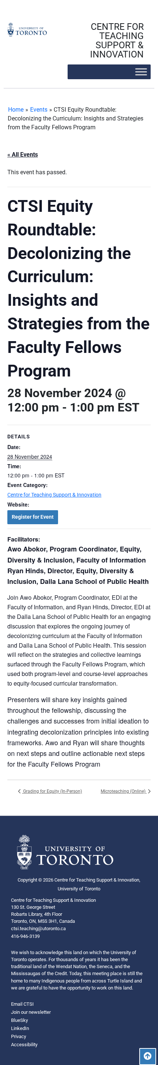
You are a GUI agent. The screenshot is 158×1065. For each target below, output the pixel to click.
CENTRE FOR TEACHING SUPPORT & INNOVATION (117, 40)
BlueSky (19, 1020)
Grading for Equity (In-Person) (52, 791)
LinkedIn (20, 1028)
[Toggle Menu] (141, 71)
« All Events (22, 154)
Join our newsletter (31, 1012)
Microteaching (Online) (124, 791)
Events (38, 109)
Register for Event (33, 517)
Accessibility (24, 1044)
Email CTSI (22, 1004)
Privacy (18, 1036)
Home (16, 109)
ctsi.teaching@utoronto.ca (38, 928)
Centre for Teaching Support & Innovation (54, 495)
